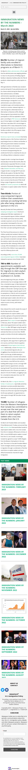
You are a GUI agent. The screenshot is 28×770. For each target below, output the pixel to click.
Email (4, 383)
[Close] (24, 365)
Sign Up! (14, 402)
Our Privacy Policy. (9, 397)
